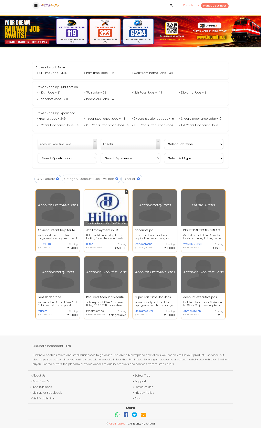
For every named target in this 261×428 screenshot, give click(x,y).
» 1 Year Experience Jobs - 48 (104, 119)
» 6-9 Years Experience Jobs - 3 (106, 125)
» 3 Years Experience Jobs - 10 (200, 119)
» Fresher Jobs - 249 (51, 119)
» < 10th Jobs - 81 (48, 92)
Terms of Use (144, 387)
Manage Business (215, 6)
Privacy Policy (144, 393)
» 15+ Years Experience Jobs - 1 (200, 125)
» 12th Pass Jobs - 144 (147, 92)
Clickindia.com (118, 424)
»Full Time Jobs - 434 (51, 73)
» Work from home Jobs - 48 (152, 73)
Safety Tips (142, 375)
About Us (38, 375)
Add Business (42, 387)
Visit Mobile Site (43, 398)
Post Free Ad (41, 381)
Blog (138, 398)
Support (140, 381)
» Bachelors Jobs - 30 (52, 99)
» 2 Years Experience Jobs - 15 (153, 119)
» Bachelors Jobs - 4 (99, 99)
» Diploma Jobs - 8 (192, 92)
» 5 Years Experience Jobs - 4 (58, 125)
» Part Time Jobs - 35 (99, 73)
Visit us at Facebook (47, 393)
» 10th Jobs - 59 (95, 92)
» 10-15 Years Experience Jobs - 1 (154, 125)
